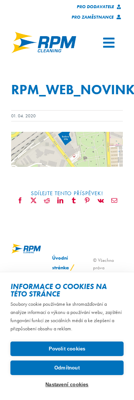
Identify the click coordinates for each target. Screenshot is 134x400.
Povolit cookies (67, 349)
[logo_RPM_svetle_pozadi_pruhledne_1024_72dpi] (43, 34)
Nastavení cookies (66, 384)
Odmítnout (67, 368)
